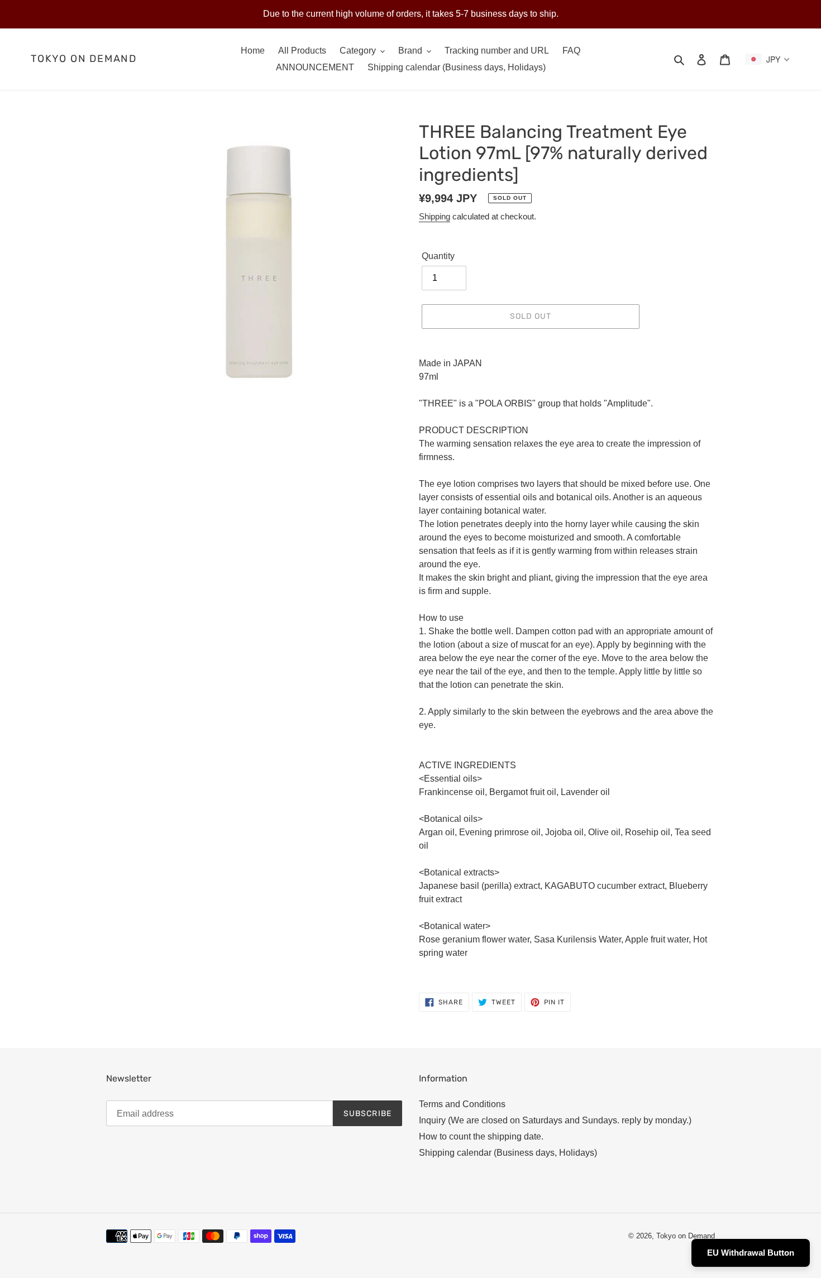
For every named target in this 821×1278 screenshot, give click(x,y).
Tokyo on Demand (84, 59)
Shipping (434, 216)
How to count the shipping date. (481, 1136)
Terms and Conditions (462, 1104)
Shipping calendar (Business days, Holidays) (508, 1152)
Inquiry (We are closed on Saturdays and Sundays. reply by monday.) (555, 1120)
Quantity (438, 256)
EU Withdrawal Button (750, 1252)
